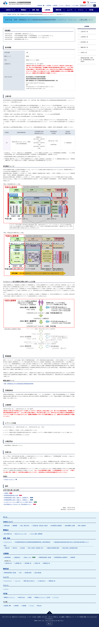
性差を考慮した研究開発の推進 (70, 548)
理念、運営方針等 (24, 525)
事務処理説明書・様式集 (45, 557)
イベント (6, 585)
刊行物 (5, 593)
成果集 (29, 597)
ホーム (5, 517)
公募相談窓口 (17, 557)
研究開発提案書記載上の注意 (12, 495)
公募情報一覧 (18, 563)
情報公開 (7, 548)
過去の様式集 (38, 572)
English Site (93, 2)
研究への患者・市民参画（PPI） (36, 548)
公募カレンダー (29, 557)
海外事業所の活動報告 (56, 525)
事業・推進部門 (82, 525)
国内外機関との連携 (70, 525)
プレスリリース (8, 542)
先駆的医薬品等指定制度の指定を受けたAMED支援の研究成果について (71, 542)
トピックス (17, 580)
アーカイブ (56, 597)
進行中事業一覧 (8, 533)
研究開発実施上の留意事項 (60, 557)
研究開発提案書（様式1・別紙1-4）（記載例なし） (18, 499)
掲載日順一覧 (46, 563)
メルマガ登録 (75, 5)
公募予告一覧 (8, 563)
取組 (5, 545)
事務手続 (6, 569)
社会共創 (22, 548)
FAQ (20, 572)
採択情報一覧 (28, 563)
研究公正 (15, 548)
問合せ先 (68, 5)
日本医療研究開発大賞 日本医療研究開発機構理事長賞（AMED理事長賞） (33, 542)
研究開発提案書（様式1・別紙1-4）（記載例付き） (18, 497)
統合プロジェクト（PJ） (21, 533)
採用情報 (49, 5)
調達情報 (40, 5)
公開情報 (55, 5)
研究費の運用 (28, 572)
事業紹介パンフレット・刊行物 (42, 597)
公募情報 (9, 14)
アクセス (61, 5)
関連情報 (73, 557)
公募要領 (8, 493)
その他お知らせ (41, 580)
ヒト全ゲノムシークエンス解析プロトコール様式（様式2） (20, 502)
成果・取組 (6, 538)
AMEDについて (8, 521)
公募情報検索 (7, 557)
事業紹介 (6, 530)
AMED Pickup (21, 597)
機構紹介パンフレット (9, 597)
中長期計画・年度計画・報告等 (40, 525)
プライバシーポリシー (50, 620)
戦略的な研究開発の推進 (53, 548)
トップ (4, 14)
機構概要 (15, 525)
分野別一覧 (37, 563)
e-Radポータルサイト (9, 479)
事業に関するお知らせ (29, 580)
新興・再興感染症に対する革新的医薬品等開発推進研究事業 (18, 383)
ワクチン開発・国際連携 (36, 533)
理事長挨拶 (7, 525)
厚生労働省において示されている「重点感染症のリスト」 (19, 504)
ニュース (6, 577)
